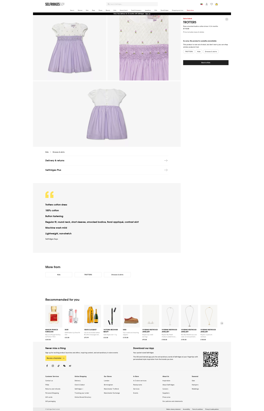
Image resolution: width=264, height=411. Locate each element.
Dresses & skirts (59, 152)
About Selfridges (168, 385)
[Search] (108, 4)
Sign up (147, 14)
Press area (166, 397)
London (106, 380)
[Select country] (202, 4)
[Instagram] (52, 367)
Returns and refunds (52, 389)
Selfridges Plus (53, 170)
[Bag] (216, 4)
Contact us (49, 380)
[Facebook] (47, 367)
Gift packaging (50, 401)
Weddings (195, 389)
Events (135, 393)
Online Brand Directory (83, 397)
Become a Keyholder (54, 358)
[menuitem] (72, 10)
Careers (165, 389)
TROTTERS (189, 22)
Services (136, 389)
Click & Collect (80, 385)
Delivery (78, 380)
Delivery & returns (54, 160)
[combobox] (133, 4)
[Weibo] (70, 367)
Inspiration (166, 380)
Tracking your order (82, 393)
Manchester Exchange (112, 393)
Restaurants (137, 385)
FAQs (47, 385)
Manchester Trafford (111, 389)
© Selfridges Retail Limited (52, 409)
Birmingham (108, 385)
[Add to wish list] (227, 19)
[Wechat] (64, 367)
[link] (53, 336)
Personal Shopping (52, 393)
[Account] (207, 4)
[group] (132, 323)
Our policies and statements (173, 401)
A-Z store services (139, 380)
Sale (193, 380)
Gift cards (48, 397)
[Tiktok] (58, 367)
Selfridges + (79, 389)
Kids (47, 152)
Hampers (195, 385)
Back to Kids (205, 63)
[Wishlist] (212, 4)
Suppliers (166, 393)
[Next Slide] (221, 323)
